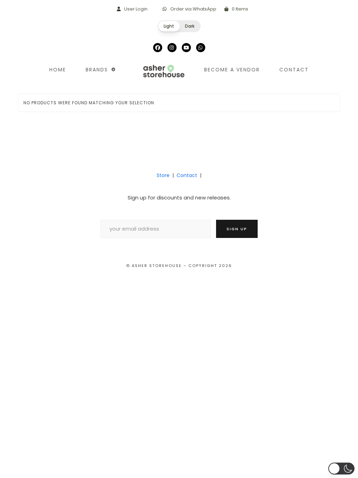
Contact (187, 175)
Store (163, 175)
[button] (179, 26)
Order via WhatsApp (193, 9)
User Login (136, 9)
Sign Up (237, 229)
